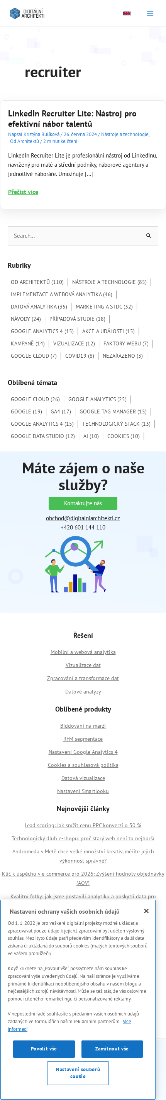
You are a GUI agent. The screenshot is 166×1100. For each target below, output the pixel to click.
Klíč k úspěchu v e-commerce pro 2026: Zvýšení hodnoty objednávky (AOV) (83, 878)
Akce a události (108, 331)
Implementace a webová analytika (61, 294)
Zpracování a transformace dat (83, 678)
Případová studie (77, 318)
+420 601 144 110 (83, 527)
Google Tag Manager (113, 411)
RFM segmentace (83, 738)
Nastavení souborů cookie (78, 1073)
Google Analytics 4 (42, 331)
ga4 (61, 411)
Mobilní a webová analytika (83, 652)
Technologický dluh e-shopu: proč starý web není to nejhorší (83, 838)
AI (91, 436)
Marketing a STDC (104, 306)
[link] (126, 13)
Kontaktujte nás (83, 503)
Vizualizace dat (83, 665)
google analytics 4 (42, 423)
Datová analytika (39, 306)
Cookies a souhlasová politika (83, 765)
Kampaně (28, 343)
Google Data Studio (43, 436)
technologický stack (116, 423)
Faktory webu (126, 343)
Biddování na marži (83, 725)
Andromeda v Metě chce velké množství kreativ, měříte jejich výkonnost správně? (83, 856)
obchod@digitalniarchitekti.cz (83, 518)
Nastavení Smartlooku (83, 791)
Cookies (123, 436)
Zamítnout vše (112, 1048)
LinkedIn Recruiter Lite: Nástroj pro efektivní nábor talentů (72, 118)
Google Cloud (34, 355)
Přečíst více (23, 191)
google (26, 411)
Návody (26, 318)
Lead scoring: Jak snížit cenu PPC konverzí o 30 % (83, 825)
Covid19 (79, 355)
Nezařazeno (123, 355)
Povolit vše (44, 1048)
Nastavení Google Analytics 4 (83, 751)
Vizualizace (74, 343)
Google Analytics (97, 399)
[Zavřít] (146, 911)
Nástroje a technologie (125, 134)
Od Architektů (24, 141)
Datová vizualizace (83, 778)
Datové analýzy (83, 691)
